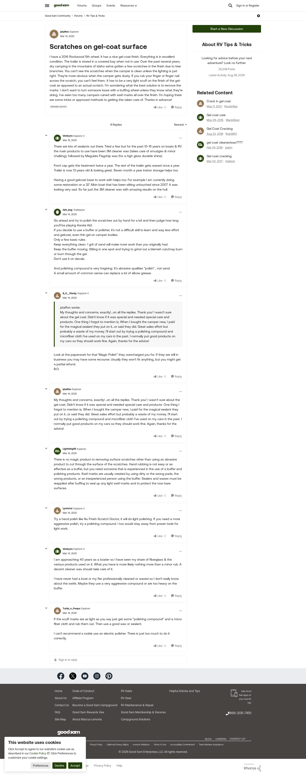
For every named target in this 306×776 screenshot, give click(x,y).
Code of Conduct (83, 691)
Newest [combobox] (180, 125)
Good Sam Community (57, 15)
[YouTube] (85, 676)
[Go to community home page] (61, 5)
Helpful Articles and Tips (184, 691)
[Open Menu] (258, 15)
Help (119, 765)
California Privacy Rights (118, 744)
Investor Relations (141, 744)
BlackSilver (233, 120)
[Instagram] (97, 676)
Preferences (40, 765)
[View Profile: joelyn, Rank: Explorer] (200, 144)
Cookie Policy (37, 753)
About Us (61, 698)
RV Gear (126, 698)
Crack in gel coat (219, 101)
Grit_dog (67, 209)
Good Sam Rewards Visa (88, 712)
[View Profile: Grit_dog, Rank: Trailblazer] (57, 212)
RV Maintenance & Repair (137, 705)
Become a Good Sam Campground (94, 705)
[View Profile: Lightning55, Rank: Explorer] (57, 451)
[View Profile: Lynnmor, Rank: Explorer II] (57, 510)
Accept (75, 765)
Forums (78, 15)
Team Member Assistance (211, 744)
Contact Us (62, 705)
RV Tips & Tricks (95, 15)
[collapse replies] (46, 135)
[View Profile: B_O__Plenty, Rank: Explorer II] (57, 295)
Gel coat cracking (219, 156)
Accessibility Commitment (182, 744)
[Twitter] (73, 676)
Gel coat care (216, 115)
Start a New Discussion (226, 29)
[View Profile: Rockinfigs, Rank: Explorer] (200, 103)
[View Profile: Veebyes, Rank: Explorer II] (57, 138)
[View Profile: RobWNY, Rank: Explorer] (200, 131)
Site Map (60, 719)
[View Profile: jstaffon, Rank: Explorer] (54, 34)
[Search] (230, 5)
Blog (208, 739)
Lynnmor (68, 508)
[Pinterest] (109, 676)
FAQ (57, 712)
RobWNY (231, 133)
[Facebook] (60, 676)
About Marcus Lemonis (87, 719)
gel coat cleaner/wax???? (225, 142)
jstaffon (64, 31)
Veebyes (68, 135)
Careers (221, 739)
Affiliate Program (83, 698)
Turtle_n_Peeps (71, 608)
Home (58, 691)
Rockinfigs (230, 106)
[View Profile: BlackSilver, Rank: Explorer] (200, 117)
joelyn (228, 147)
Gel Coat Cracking (220, 128)
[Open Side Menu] (47, 5)
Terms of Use (160, 744)
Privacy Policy (96, 744)
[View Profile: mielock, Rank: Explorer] (200, 158)
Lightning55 (69, 448)
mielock (230, 161)
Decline (59, 765)
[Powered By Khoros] (252, 767)
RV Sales (126, 691)
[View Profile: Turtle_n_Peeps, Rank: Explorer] (57, 610)
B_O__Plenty (70, 293)
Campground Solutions (135, 719)
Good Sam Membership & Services (143, 712)
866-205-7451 (240, 713)
